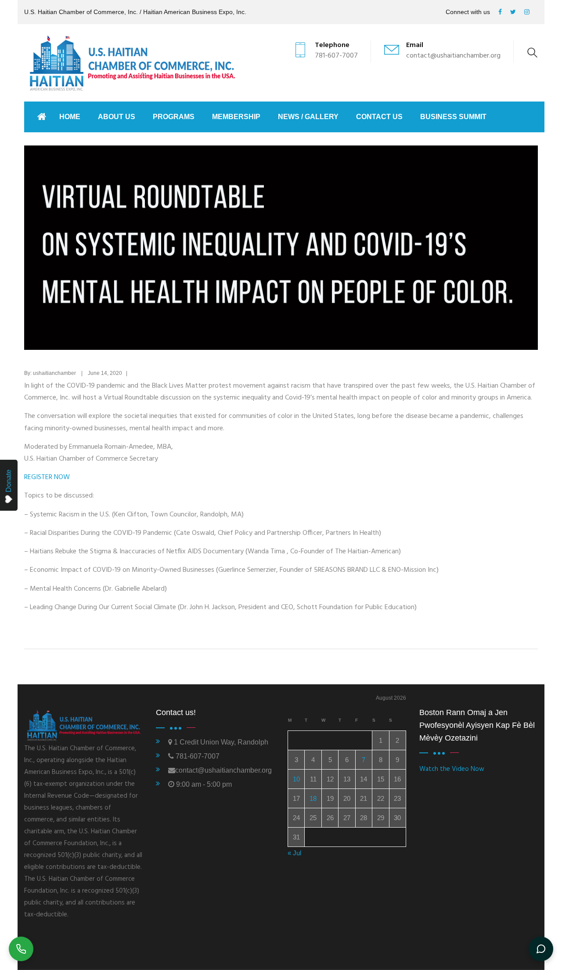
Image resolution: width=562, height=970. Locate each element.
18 (313, 798)
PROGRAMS (174, 116)
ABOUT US (116, 116)
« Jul (294, 853)
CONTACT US (379, 116)
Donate (8, 480)
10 (296, 779)
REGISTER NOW (47, 477)
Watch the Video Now (451, 769)
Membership (236, 116)
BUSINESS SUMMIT (453, 116)
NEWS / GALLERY (308, 116)
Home (69, 116)
